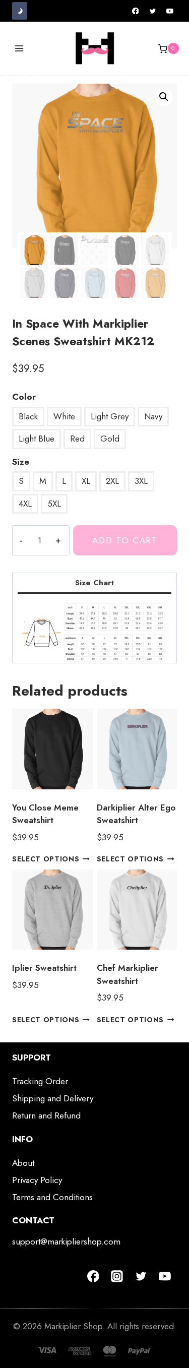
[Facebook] (136, 11)
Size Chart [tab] (94, 582)
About (23, 1163)
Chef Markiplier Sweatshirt (127, 974)
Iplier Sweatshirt (44, 968)
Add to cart (125, 540)
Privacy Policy (37, 1180)
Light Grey (110, 416)
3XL (141, 481)
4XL (25, 504)
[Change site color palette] (19, 11)
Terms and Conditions (52, 1197)
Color (24, 397)
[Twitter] (153, 11)
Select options (46, 859)
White (64, 416)
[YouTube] (170, 11)
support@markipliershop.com (66, 1241)
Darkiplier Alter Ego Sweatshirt (136, 814)
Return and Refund (46, 1115)
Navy (153, 416)
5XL (54, 504)
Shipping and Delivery (52, 1098)
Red (77, 438)
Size (20, 462)
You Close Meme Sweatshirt (45, 814)
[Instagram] (117, 1276)
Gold (109, 438)
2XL (112, 481)
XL (86, 481)
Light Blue (36, 438)
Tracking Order (40, 1081)
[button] (164, 97)
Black (28, 416)
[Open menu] (19, 48)
